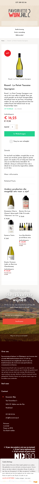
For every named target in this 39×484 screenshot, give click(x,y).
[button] (19, 141)
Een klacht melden (9, 430)
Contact (4, 391)
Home (2, 40)
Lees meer (27, 478)
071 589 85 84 (10, 414)
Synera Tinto (9, 235)
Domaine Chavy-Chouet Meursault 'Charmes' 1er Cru (11, 213)
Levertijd (6, 426)
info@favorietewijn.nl (12, 418)
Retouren (6, 423)
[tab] (19, 150)
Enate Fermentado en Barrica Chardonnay (10, 264)
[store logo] (19, 13)
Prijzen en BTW (8, 428)
